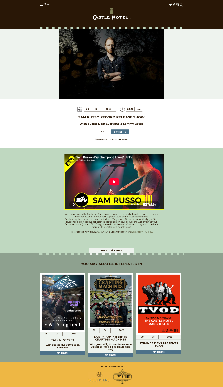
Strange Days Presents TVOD (158, 345)
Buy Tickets (120, 131)
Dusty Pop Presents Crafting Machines (110, 338)
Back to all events (111, 250)
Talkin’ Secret (62, 340)
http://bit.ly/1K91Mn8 (142, 231)
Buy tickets (63, 353)
